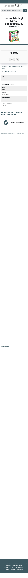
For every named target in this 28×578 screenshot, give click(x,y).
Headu (3, 89)
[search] (25, 10)
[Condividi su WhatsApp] (17, 59)
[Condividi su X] (13, 59)
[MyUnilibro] (18, 5)
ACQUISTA (15, 167)
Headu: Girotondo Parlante (14, 259)
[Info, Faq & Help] (21, 5)
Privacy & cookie (19, 569)
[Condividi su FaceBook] (10, 59)
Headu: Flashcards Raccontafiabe (14, 224)
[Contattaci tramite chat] (15, 5)
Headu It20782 (5, 94)
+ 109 (3, 105)
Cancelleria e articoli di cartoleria (11, 100)
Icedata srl (12, 569)
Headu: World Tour (14, 156)
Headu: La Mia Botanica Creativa (14, 190)
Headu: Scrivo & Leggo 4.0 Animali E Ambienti (14, 328)
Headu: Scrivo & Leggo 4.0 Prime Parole (14, 293)
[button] (25, 5)
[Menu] (2, 5)
